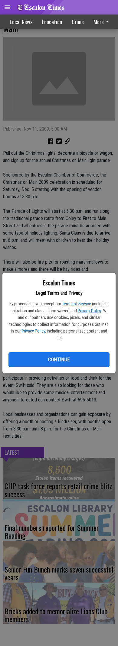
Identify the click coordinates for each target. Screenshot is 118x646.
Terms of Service (76, 303)
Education (52, 22)
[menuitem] (78, 22)
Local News (21, 22)
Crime (78, 22)
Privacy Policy (89, 310)
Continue (59, 359)
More (98, 22)
